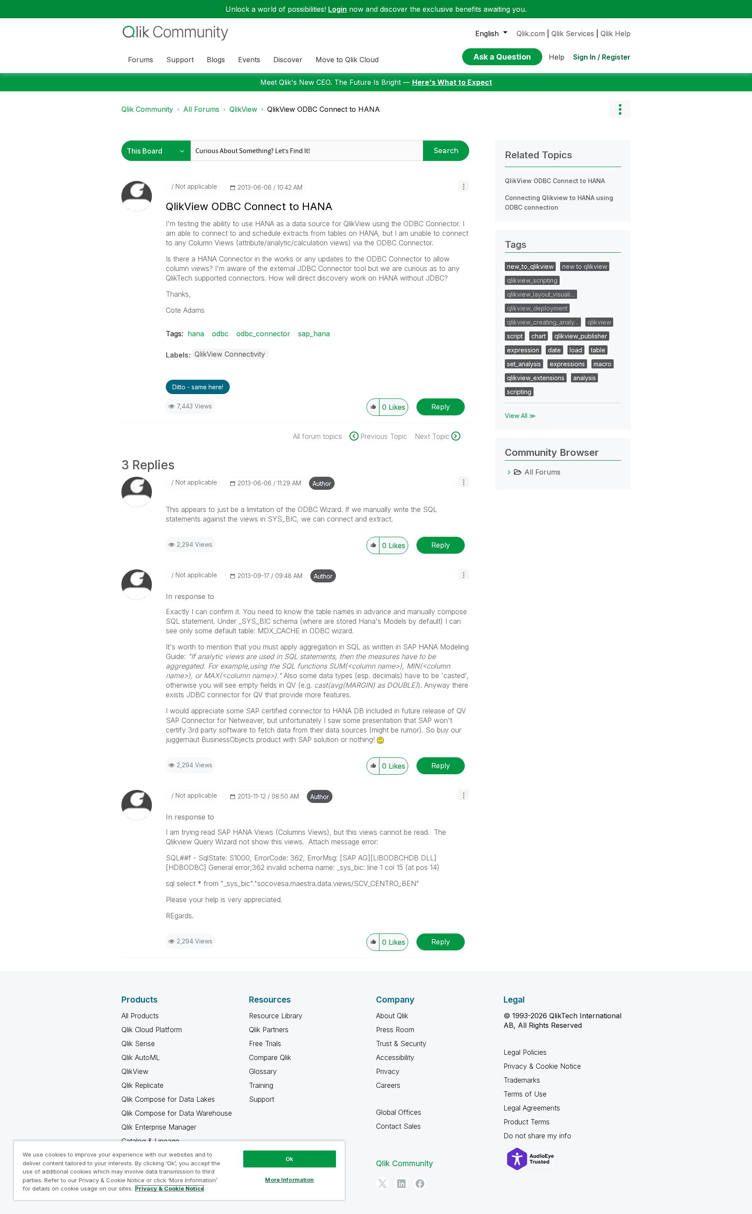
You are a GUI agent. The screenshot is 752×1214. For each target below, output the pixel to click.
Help (556, 57)
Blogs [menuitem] (216, 59)
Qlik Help (616, 33)
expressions (567, 364)
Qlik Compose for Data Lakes (168, 1099)
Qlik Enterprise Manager (158, 1127)
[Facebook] (419, 1183)
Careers (388, 1085)
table (598, 350)
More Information (289, 1179)
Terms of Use (525, 1094)
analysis (584, 377)
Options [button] (620, 109)
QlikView (243, 109)
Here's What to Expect (452, 82)
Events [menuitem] (249, 59)
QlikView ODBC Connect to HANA (555, 180)
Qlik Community (147, 109)
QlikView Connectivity (230, 354)
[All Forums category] (509, 472)
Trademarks (522, 1080)
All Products (140, 1015)
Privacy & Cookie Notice (542, 1066)
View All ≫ (520, 415)
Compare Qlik (270, 1057)
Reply (440, 406)
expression (523, 350)
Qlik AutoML (140, 1057)
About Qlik (392, 1015)
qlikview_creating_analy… (543, 322)
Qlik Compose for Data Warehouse (176, 1113)
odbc (220, 333)
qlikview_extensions (535, 377)
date (554, 350)
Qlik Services (572, 33)
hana (196, 333)
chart (538, 336)
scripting (519, 391)
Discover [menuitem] (287, 59)
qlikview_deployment (537, 308)
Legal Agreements (532, 1108)
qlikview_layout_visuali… (541, 294)
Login (337, 9)
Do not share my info (539, 1135)
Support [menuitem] (180, 59)
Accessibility (395, 1057)
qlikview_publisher (580, 336)
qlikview (599, 322)
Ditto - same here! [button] (197, 387)
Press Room (395, 1029)
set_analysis (524, 364)
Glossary (263, 1071)
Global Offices (398, 1112)
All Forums (201, 109)
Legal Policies (525, 1052)
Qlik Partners (269, 1029)
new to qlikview (584, 266)
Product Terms (527, 1121)
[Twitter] (382, 1183)
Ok (289, 1158)
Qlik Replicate (142, 1085)
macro (602, 364)
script (515, 336)
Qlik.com (531, 33)
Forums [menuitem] (140, 59)
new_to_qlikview (530, 266)
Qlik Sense (138, 1043)
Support (261, 1099)
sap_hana (314, 333)
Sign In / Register (602, 57)
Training (261, 1085)
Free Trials (265, 1043)
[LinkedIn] (401, 1183)
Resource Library (275, 1015)
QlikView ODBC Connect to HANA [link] (323, 109)
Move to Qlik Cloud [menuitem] (347, 59)
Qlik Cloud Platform (151, 1029)
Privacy (388, 1071)
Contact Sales (398, 1126)
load (576, 350)
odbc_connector (263, 333)
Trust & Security (401, 1043)
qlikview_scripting (532, 280)
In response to (190, 596)
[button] (463, 186)
